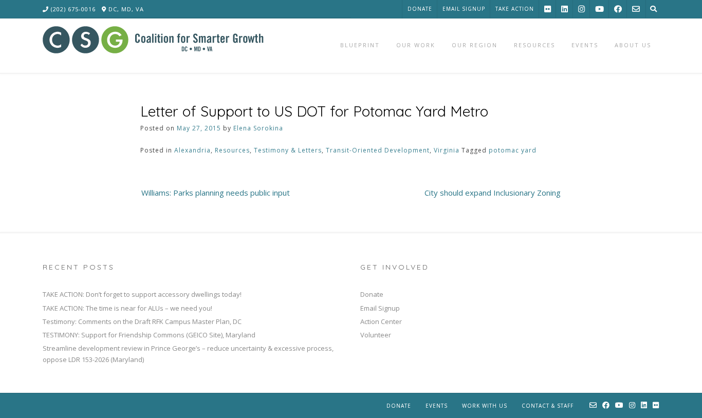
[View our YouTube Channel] (599, 9)
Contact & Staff (548, 405)
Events (437, 405)
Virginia (446, 150)
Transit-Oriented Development (378, 150)
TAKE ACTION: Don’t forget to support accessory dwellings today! (142, 294)
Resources (232, 150)
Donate (420, 8)
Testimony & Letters (288, 150)
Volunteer (375, 334)
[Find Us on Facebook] (618, 9)
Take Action (514, 8)
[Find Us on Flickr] (547, 9)
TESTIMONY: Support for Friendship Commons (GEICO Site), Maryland (149, 334)
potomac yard (513, 150)
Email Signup (463, 8)
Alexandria (192, 150)
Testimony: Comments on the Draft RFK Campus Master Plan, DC (142, 321)
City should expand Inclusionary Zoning (492, 192)
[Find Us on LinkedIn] (564, 9)
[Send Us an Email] (636, 9)
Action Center (381, 321)
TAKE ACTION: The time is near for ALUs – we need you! (127, 308)
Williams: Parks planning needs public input (215, 192)
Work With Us (484, 405)
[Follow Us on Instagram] (581, 9)
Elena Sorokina (258, 128)
